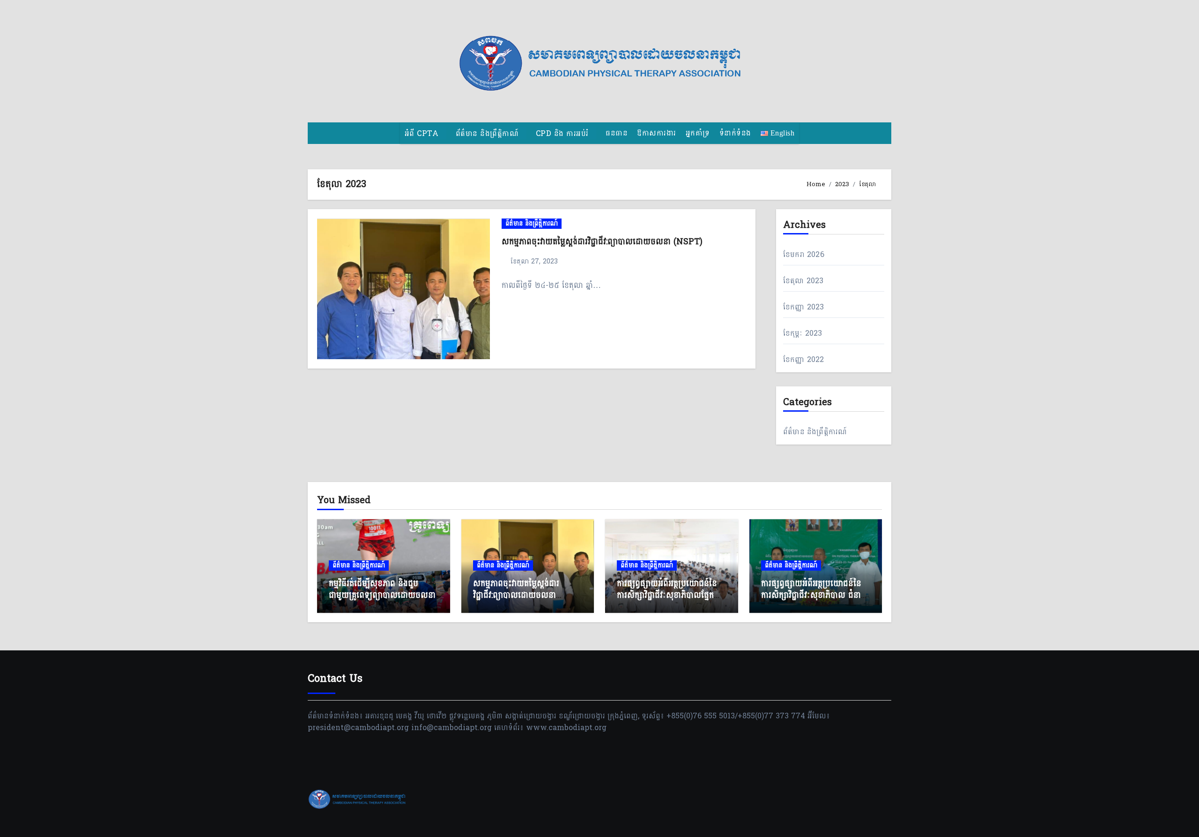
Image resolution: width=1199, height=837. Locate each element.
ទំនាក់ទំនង (735, 133)
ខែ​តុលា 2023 (803, 281)
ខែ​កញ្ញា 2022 (803, 359)
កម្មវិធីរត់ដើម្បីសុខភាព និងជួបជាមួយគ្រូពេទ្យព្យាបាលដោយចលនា (382, 589)
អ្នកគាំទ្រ (698, 133)
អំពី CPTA (423, 133)
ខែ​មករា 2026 (803, 254)
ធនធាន (617, 133)
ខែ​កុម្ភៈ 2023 (802, 333)
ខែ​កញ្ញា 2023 (803, 307)
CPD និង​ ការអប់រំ (564, 133)
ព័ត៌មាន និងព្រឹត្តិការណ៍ (531, 224)
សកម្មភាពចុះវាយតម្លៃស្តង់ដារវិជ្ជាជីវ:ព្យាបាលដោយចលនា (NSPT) (602, 241)
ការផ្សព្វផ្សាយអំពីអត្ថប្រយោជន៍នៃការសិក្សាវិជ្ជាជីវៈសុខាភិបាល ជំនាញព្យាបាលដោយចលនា (814, 595)
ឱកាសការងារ (656, 133)
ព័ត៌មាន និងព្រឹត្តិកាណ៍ (488, 133)
